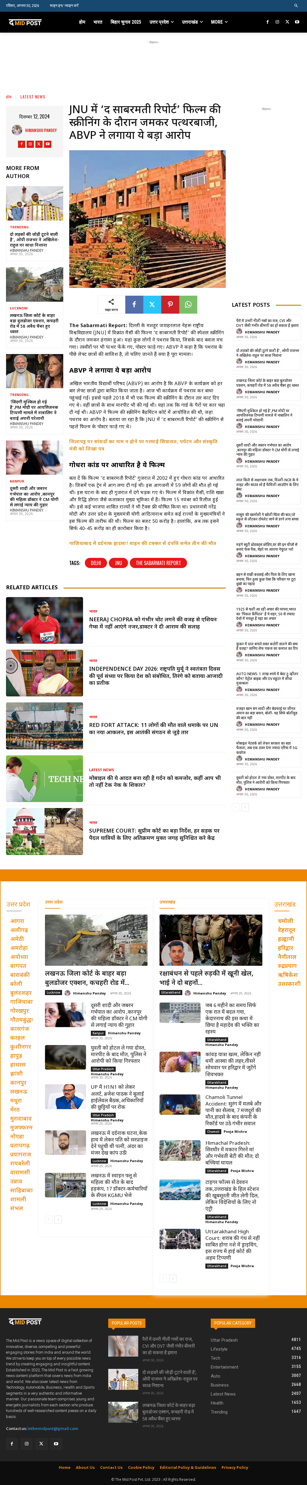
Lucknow (19, 308)
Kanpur (17, 481)
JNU (118, 563)
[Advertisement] (153, 58)
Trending (19, 227)
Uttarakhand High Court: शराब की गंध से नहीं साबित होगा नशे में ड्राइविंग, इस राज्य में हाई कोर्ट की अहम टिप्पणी (232, 1245)
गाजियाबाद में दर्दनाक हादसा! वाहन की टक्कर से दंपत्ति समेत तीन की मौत (142, 544)
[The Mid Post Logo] (32, 22)
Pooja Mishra (235, 1131)
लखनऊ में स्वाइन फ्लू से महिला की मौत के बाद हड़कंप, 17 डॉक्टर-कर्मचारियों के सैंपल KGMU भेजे (119, 1186)
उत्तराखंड (167, 902)
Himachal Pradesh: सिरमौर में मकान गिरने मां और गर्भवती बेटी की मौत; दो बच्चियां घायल (232, 1153)
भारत (93, 612)
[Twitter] (287, 22)
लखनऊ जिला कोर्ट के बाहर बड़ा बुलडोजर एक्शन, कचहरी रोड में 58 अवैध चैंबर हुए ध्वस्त (34, 324)
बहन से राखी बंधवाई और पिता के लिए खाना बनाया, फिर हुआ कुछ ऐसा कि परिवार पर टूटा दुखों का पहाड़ (266, 580)
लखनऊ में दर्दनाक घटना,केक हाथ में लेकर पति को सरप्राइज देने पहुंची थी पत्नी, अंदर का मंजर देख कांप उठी (119, 1143)
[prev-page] (235, 807)
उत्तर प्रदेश (54, 902)
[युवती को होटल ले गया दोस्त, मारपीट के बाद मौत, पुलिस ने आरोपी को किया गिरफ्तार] (65, 1057)
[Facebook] (268, 22)
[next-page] (245, 807)
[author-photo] (240, 331)
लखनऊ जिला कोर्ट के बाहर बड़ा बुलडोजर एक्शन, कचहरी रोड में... (87, 979)
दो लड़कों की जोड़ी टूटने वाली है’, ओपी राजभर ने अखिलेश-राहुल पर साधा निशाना (34, 240)
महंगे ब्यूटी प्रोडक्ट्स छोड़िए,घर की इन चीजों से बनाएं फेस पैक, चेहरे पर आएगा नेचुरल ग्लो (266, 547)
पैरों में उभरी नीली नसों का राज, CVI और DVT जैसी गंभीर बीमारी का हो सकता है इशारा (267, 323)
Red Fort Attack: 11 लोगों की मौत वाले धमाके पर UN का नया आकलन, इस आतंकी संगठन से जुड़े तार (153, 729)
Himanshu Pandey (41, 130)
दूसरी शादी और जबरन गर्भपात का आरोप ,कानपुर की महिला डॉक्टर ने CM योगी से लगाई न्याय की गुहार (34, 497)
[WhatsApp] (188, 305)
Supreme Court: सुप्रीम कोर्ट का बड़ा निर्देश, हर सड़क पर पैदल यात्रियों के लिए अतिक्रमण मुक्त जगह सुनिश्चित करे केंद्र (154, 835)
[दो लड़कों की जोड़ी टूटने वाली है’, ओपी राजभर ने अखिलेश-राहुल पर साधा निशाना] (34, 203)
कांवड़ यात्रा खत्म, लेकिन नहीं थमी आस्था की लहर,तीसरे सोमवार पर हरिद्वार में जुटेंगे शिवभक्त (233, 1065)
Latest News (32, 96)
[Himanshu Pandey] (18, 130)
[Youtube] (297, 22)
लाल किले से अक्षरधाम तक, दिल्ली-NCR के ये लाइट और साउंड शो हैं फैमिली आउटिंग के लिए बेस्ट (267, 485)
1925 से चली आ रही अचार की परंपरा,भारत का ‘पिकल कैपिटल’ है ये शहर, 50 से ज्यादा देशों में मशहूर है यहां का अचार (266, 614)
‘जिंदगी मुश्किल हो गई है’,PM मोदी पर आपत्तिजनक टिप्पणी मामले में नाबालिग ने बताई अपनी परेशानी (34, 411)
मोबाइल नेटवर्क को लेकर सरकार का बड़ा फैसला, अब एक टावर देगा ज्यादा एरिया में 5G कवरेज (266, 748)
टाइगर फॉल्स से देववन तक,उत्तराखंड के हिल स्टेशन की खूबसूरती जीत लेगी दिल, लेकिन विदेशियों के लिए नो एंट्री (232, 1195)
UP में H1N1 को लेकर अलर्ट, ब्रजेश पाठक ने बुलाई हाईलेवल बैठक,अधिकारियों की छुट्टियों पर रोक (117, 1097)
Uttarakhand (170, 992)
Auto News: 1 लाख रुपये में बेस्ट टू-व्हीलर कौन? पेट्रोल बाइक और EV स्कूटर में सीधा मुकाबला (267, 679)
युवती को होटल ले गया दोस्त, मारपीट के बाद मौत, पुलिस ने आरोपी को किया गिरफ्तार (266, 780)
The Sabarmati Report (158, 563)
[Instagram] (277, 22)
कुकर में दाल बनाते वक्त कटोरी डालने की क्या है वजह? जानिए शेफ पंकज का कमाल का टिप (267, 647)
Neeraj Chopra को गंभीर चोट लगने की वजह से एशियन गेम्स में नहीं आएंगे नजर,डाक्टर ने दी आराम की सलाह (153, 623)
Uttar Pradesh (103, 1069)
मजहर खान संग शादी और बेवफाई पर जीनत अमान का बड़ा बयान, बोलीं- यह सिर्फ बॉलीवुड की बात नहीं (266, 714)
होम (9, 96)
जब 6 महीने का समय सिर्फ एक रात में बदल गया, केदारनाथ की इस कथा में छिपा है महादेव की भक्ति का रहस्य (232, 1019)
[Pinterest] (170, 305)
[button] (296, 5)
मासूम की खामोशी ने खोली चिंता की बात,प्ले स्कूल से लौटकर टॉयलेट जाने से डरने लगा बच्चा (267, 517)
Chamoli (213, 1131)
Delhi (96, 563)
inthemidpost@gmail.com (53, 1428)
